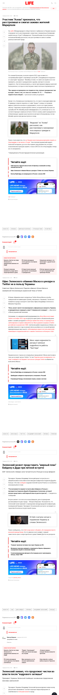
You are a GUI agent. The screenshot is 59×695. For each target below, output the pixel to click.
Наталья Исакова (14, 199)
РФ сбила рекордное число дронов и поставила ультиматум (29, 261)
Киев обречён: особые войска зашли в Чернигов (47, 660)
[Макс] (21, 236)
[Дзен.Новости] (18, 236)
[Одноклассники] (32, 236)
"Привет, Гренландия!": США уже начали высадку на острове (29, 651)
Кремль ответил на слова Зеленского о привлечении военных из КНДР (11, 262)
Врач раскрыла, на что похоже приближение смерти (28, 660)
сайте (12, 31)
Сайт (39, 71)
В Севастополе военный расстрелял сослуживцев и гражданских (29, 270)
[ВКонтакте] (29, 236)
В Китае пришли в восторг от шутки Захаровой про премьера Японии (47, 270)
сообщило (23, 483)
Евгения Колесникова (14, 580)
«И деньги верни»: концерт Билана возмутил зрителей (47, 651)
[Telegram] (25, 236)
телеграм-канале (23, 692)
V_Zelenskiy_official (17, 577)
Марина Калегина (14, 404)
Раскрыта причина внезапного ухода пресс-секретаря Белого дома (11, 270)
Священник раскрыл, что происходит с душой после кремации (47, 261)
